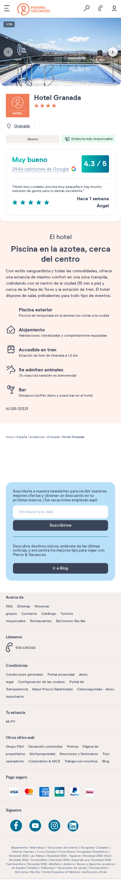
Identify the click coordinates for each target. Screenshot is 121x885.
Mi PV (10, 721)
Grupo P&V (15, 746)
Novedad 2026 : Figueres (64, 856)
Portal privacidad (61, 674)
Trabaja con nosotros (81, 761)
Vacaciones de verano (72, 868)
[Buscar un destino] (86, 9)
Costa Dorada (46, 852)
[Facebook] (16, 825)
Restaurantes (41, 621)
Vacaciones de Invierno (62, 847)
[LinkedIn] (73, 826)
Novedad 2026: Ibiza (96, 856)
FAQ (9, 606)
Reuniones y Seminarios (79, 754)
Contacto (29, 614)
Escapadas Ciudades (94, 847)
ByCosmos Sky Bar (70, 621)
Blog (105, 761)
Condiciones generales (24, 674)
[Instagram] (54, 825)
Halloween (48, 868)
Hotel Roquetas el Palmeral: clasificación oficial (74, 872)
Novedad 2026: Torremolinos (28, 860)
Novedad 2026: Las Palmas (27, 856)
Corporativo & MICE (44, 761)
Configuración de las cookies (41, 682)
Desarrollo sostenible (45, 746)
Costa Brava (66, 852)
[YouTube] (35, 825)
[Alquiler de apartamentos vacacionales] (33, 9)
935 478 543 (26, 648)
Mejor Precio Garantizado (52, 689)
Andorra (68, 864)
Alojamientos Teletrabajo (28, 847)
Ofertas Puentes (23, 852)
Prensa (72, 746)
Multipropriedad (42, 754)
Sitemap (23, 606)
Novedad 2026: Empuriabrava (69, 860)
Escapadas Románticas (92, 852)
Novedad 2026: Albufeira (44, 864)
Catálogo (48, 614)
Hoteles (33, 868)
